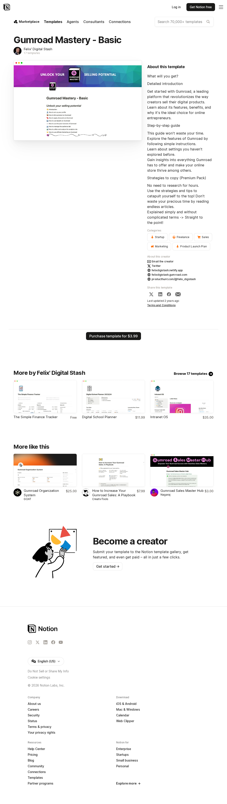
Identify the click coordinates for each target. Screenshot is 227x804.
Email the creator (163, 261)
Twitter (156, 265)
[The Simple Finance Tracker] (45, 396)
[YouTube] (60, 642)
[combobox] (184, 22)
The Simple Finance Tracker (36, 417)
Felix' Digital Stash (38, 49)
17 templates (32, 53)
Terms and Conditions (161, 305)
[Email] (178, 294)
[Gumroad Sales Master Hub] (181, 470)
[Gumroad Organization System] (45, 470)
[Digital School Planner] (113, 396)
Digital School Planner (99, 417)
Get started (107, 566)
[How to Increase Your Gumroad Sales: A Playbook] (113, 470)
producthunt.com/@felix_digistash (174, 279)
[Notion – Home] (7, 7)
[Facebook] (168, 294)
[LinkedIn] (160, 294)
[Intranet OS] (181, 396)
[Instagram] (29, 642)
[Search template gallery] (208, 22)
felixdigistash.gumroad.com (169, 274)
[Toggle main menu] (221, 7)
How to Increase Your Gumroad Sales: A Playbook (113, 493)
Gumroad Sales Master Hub (182, 491)
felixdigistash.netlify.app (167, 270)
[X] (151, 294)
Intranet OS (159, 417)
